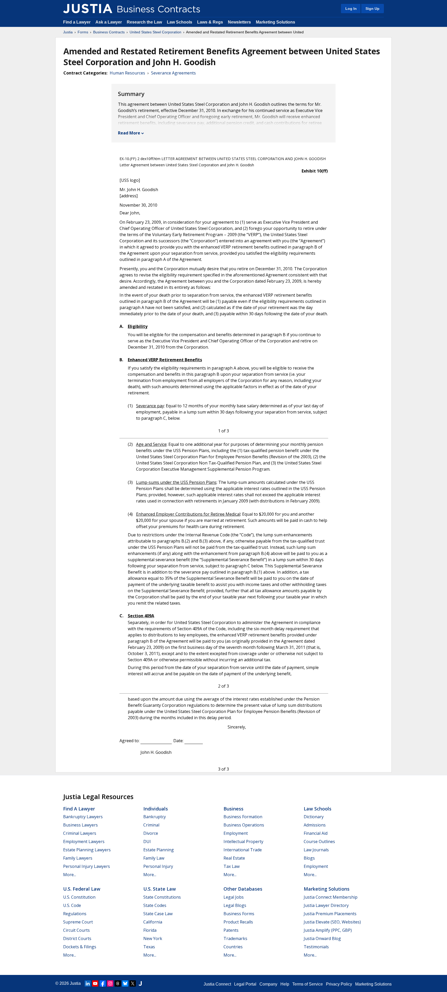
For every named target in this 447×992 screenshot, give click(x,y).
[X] (133, 983)
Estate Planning (158, 850)
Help (284, 984)
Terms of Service (307, 984)
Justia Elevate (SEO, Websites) (332, 922)
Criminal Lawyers (79, 833)
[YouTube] (95, 983)
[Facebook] (103, 983)
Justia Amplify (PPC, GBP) (328, 930)
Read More (129, 133)
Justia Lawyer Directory (326, 905)
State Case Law (158, 913)
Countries (233, 947)
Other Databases (243, 889)
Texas (149, 947)
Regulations (74, 913)
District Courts (77, 938)
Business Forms (239, 913)
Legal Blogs (235, 905)
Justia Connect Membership (330, 897)
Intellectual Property (243, 841)
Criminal (151, 825)
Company (268, 984)
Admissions (315, 825)
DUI (147, 841)
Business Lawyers (80, 825)
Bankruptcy (154, 817)
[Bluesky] (125, 983)
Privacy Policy (339, 984)
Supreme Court (78, 922)
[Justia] (87, 8)
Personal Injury (158, 866)
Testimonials (316, 947)
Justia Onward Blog (322, 938)
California (152, 922)
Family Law (153, 858)
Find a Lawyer (77, 22)
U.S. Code (72, 905)
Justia (68, 32)
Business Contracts (109, 32)
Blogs (309, 858)
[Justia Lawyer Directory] (140, 983)
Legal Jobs (234, 897)
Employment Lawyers (84, 841)
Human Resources (127, 73)
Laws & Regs (210, 22)
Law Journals (316, 850)
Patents (231, 930)
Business (233, 809)
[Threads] (118, 983)
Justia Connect (217, 984)
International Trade (243, 850)
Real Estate (234, 858)
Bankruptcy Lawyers (83, 817)
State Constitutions (162, 897)
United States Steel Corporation (155, 32)
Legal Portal (245, 984)
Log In (351, 8)
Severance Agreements (173, 73)
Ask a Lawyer (109, 22)
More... (69, 874)
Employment (236, 833)
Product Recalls (238, 922)
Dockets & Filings (79, 947)
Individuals (155, 809)
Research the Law (144, 22)
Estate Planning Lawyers (87, 850)
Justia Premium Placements (330, 913)
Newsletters (239, 22)
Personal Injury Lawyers (86, 866)
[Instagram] (110, 983)
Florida (150, 930)
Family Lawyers (77, 858)
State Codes (154, 905)
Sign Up (372, 8)
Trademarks (235, 938)
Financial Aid (315, 833)
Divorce (150, 833)
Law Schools (179, 22)
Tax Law (232, 866)
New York (152, 938)
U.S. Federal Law (81, 889)
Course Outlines (319, 841)
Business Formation (243, 817)
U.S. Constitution (79, 897)
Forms (83, 32)
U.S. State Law (159, 889)
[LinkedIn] (88, 983)
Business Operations (244, 825)
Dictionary (314, 817)
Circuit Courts (76, 930)
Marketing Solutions (275, 22)
